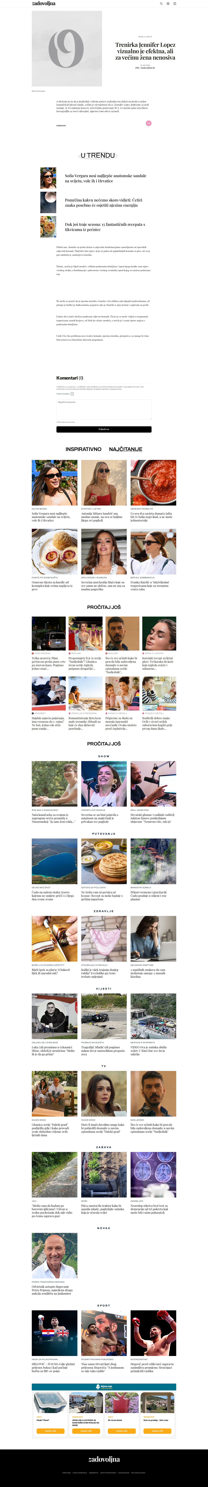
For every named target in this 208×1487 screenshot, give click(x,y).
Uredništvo (93, 1473)
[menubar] (168, 3)
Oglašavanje (123, 1473)
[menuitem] (168, 3)
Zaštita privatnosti (108, 1473)
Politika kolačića (138, 1473)
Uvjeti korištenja (80, 1473)
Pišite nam (66, 1473)
